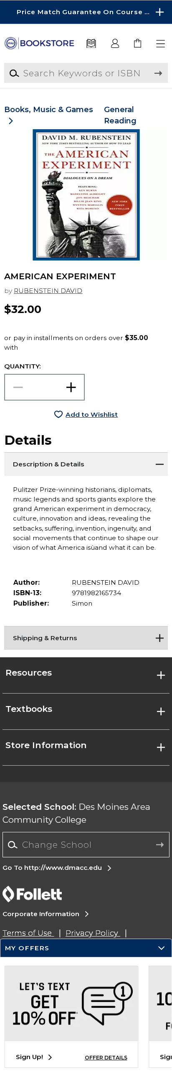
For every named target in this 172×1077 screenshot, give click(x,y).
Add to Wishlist (92, 414)
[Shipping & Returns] (85, 636)
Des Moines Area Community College (76, 813)
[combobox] (86, 845)
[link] (138, 44)
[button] (86, 12)
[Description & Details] (85, 463)
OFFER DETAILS (106, 1057)
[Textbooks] (91, 44)
